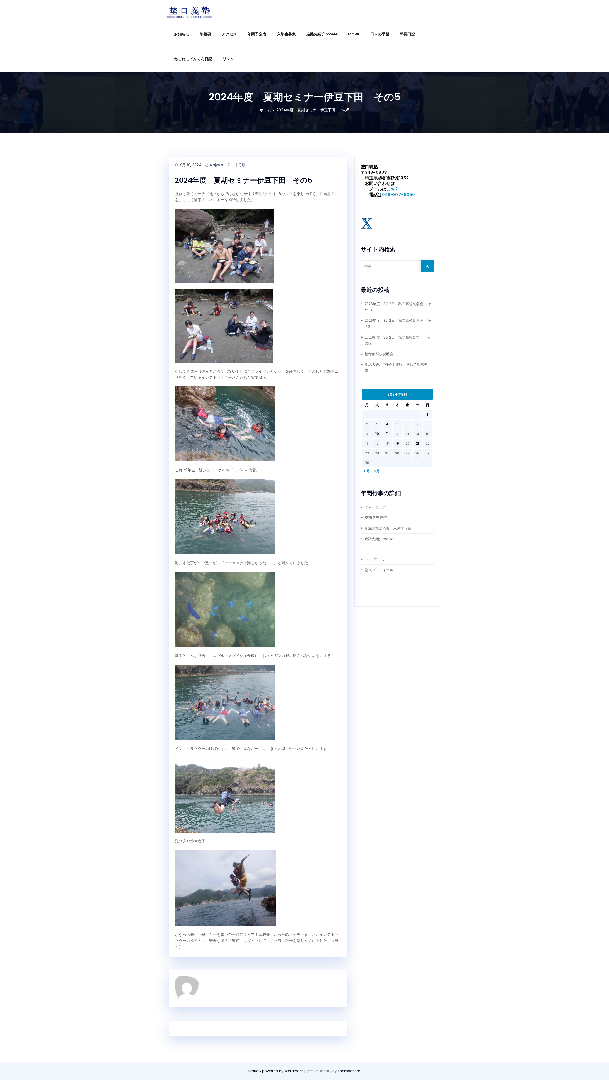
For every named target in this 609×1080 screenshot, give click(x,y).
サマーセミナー (377, 506)
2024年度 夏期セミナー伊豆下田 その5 (312, 110)
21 (417, 443)
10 (377, 433)
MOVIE (354, 34)
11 (387, 433)
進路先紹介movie (322, 34)
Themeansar (349, 1070)
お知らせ (181, 34)
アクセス (229, 34)
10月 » (377, 470)
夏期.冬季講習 (376, 517)
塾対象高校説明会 (379, 353)
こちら (392, 189)
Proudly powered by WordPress (276, 1070)
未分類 (240, 165)
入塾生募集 (286, 34)
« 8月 (366, 470)
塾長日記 (407, 34)
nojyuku (217, 165)
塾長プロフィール (379, 569)
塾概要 (205, 34)
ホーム (265, 110)
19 (397, 443)
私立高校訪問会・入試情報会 (388, 528)
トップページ (375, 559)
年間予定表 (256, 34)
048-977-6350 (398, 194)
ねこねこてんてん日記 (193, 59)
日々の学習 (379, 34)
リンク (228, 59)
